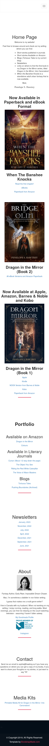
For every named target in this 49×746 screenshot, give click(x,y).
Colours (24, 445)
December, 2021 (24, 537)
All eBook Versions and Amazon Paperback (24, 276)
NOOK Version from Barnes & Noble (24, 385)
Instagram (24, 633)
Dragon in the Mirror (24, 441)
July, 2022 (24, 530)
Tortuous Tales (24, 483)
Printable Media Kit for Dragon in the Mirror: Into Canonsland (24, 704)
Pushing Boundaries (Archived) (24, 487)
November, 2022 (24, 526)
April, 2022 (24, 534)
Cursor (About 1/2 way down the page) (24, 460)
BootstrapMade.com (30, 741)
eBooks (24, 187)
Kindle (24, 381)
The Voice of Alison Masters (24, 472)
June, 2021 (24, 545)
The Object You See (24, 464)
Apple (24, 377)
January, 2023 (24, 522)
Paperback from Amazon (24, 191)
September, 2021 (24, 541)
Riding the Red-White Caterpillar (24, 468)
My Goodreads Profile (25, 617)
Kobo (24, 389)
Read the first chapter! (24, 183)
